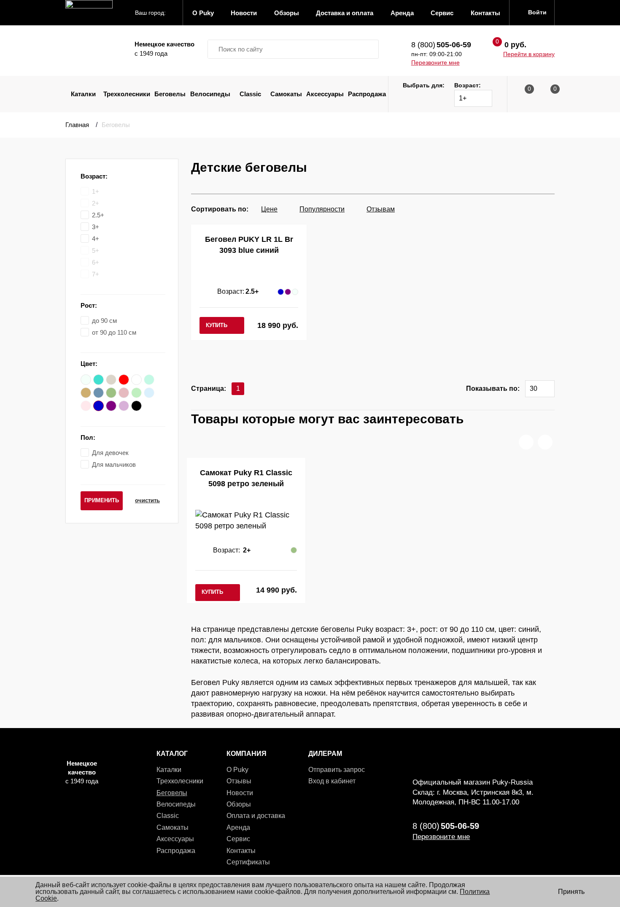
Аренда (238, 827)
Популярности (322, 209)
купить (216, 325)
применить (101, 500)
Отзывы (238, 781)
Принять (571, 891)
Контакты (241, 850)
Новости (239, 792)
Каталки (83, 93)
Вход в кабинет (332, 781)
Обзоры (238, 804)
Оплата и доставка (255, 815)
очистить (147, 500)
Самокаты (286, 93)
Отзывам (381, 209)
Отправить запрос (336, 769)
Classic (250, 93)
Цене (269, 209)
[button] (526, 442)
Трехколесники (126, 93)
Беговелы (170, 93)
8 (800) (441, 45)
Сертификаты (248, 862)
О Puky (237, 769)
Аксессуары (325, 93)
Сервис (238, 838)
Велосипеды (210, 93)
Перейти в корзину (529, 54)
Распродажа (367, 93)
